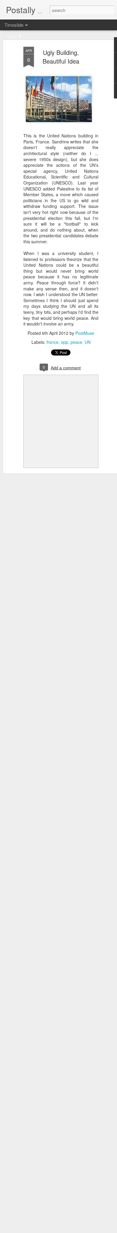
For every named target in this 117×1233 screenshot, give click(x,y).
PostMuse (84, 333)
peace (76, 342)
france (52, 342)
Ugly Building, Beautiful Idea (61, 56)
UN (88, 342)
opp (64, 342)
